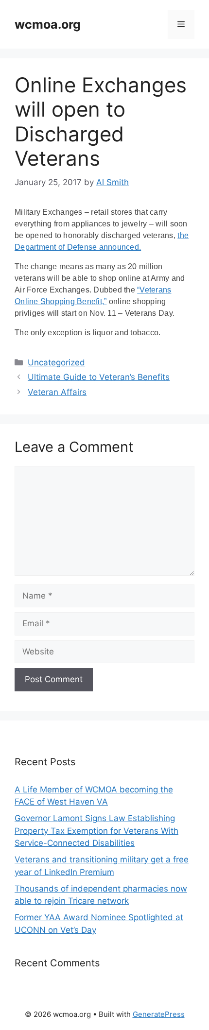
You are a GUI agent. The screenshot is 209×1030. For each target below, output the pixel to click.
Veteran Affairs (57, 392)
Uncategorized (56, 362)
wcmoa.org (48, 24)
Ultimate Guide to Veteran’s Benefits (99, 377)
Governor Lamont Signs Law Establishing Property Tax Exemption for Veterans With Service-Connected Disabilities (96, 830)
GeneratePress (159, 1014)
